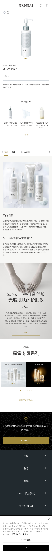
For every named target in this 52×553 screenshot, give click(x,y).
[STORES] (47, 5)
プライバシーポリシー (21, 534)
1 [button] (25, 58)
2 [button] (27, 58)
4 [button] (27, 390)
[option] (14, 153)
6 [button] (31, 390)
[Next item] (50, 153)
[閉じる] (49, 519)
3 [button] (25, 390)
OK (26, 548)
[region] (26, 534)
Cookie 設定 (26, 540)
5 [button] (29, 390)
